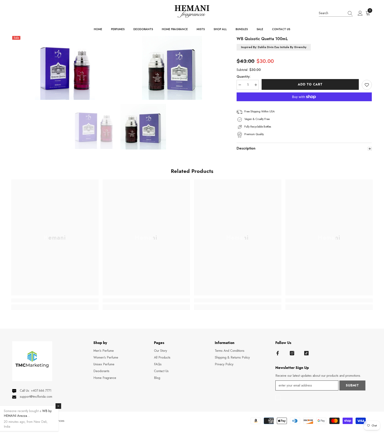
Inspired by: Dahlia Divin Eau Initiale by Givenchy (273, 47)
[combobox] (332, 13)
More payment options (304, 103)
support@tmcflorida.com (36, 396)
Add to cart (310, 84)
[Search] (336, 13)
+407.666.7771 (41, 390)
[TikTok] (306, 353)
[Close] (76, 406)
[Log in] (360, 13)
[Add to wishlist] (367, 85)
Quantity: (243, 76)
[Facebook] (277, 353)
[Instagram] (292, 353)
